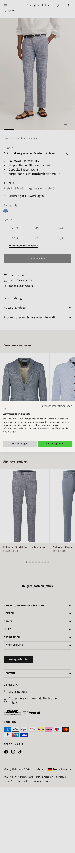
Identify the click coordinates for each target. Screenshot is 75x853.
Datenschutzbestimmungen (56, 406)
